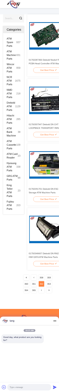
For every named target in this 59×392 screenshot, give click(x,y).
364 (26, 290)
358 (41, 277)
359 (49, 277)
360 (26, 284)
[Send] (54, 387)
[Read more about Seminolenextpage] (26, 277)
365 (34, 290)
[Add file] (4, 387)
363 (49, 284)
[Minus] (55, 321)
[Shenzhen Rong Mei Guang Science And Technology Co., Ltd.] (13, 4)
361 (34, 284)
